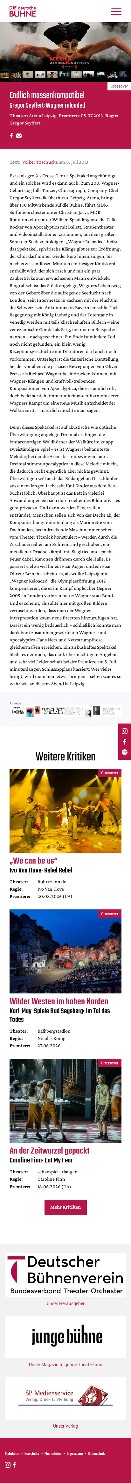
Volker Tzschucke (40, 162)
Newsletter (31, 1454)
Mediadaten (53, 1454)
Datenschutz (97, 1454)
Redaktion (12, 1454)
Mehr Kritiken (65, 1207)
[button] (10, 135)
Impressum (75, 1454)
